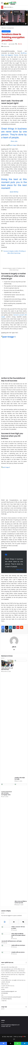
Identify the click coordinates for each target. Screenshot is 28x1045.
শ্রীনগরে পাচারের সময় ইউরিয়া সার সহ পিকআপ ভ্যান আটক (21, 902)
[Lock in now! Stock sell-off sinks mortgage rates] (7, 786)
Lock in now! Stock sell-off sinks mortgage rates (6, 793)
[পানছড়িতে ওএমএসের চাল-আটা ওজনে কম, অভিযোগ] (6, 929)
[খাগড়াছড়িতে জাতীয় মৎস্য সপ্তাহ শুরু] (6, 954)
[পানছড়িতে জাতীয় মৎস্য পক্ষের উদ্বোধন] (6, 947)
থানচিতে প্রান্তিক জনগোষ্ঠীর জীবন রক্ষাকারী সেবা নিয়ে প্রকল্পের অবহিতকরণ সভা (18, 935)
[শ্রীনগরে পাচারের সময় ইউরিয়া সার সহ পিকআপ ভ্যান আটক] (21, 841)
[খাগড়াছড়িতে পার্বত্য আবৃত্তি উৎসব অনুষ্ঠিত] (21, 718)
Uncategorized (10, 28)
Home (4, 28)
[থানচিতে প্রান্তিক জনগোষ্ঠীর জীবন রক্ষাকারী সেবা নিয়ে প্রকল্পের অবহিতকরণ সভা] (6, 936)
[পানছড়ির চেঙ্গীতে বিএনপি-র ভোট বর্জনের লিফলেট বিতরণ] (7, 663)
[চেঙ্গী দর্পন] (10, 3)
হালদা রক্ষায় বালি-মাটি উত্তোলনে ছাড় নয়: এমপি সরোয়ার (12, 941)
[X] (6, 627)
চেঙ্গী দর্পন (5, 44)
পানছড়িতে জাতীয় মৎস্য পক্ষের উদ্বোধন (18, 945)
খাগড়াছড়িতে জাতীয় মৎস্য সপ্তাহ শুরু (17, 952)
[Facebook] (3, 627)
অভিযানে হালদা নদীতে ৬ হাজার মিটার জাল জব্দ (11, 7)
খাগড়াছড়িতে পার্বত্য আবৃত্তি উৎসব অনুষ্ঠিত (20, 778)
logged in (10, 915)
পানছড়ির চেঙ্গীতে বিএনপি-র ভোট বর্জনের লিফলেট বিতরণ (7, 668)
